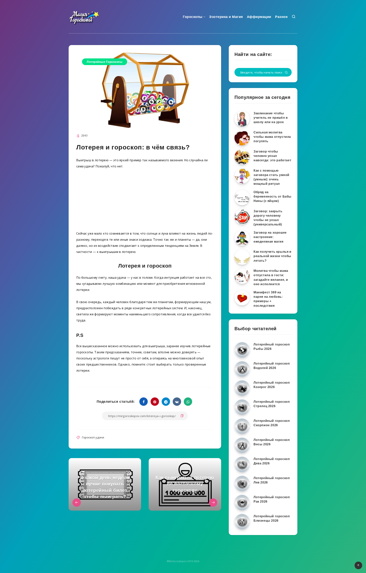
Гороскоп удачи (93, 437)
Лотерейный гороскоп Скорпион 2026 (272, 423)
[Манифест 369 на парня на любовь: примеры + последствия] (242, 297)
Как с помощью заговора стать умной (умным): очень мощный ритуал (271, 177)
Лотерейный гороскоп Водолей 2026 (272, 366)
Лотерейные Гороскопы (104, 61)
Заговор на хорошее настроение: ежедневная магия (270, 237)
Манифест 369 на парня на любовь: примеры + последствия (268, 299)
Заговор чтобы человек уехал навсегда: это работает (272, 156)
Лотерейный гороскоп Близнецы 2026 (272, 518)
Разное (281, 17)
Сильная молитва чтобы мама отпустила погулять (272, 137)
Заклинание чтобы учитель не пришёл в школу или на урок (271, 118)
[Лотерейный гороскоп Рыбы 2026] (242, 350)
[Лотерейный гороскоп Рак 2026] (242, 502)
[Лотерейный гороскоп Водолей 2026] (242, 369)
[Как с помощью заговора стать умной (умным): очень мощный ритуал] (242, 176)
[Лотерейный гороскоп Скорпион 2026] (242, 426)
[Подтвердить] (286, 73)
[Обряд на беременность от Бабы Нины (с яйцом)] (242, 197)
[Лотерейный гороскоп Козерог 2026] (242, 388)
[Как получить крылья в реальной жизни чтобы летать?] (242, 257)
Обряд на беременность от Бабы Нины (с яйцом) (272, 196)
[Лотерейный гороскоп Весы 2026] (242, 445)
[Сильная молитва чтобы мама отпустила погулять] (242, 137)
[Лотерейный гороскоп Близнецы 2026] (242, 521)
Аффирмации (259, 17)
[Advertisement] (145, 201)
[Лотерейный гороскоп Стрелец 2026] (242, 407)
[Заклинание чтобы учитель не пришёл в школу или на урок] (242, 118)
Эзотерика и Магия (226, 17)
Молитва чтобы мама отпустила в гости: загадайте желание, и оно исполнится (271, 277)
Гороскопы (192, 17)
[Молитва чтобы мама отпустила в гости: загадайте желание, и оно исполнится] (242, 276)
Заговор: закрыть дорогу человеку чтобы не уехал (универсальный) (268, 218)
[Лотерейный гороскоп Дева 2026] (242, 464)
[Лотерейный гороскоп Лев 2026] (242, 483)
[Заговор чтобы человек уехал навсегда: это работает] (242, 157)
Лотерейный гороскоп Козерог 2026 (272, 385)
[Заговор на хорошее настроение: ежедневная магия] (242, 238)
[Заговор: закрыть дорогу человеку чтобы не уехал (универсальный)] (242, 216)
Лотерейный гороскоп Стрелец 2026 (272, 404)
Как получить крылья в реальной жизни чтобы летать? (272, 256)
